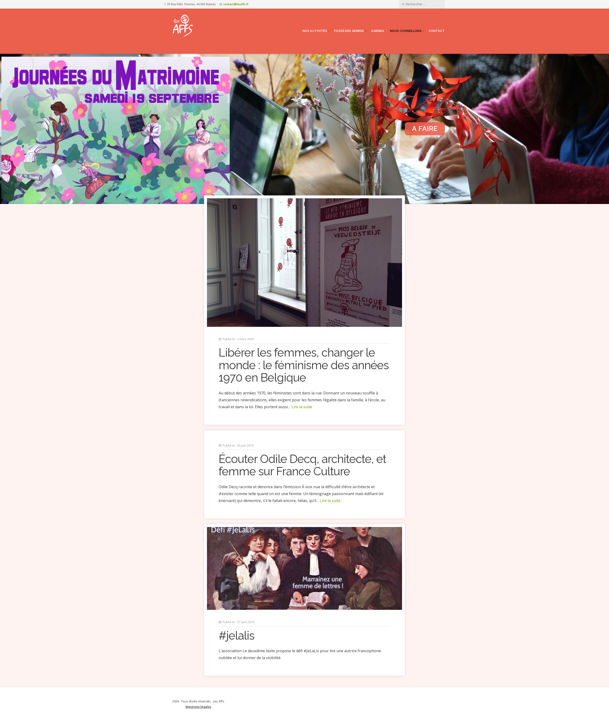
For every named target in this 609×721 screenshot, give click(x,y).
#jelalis (236, 635)
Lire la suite (301, 406)
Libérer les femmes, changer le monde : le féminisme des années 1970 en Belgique (304, 365)
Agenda (377, 31)
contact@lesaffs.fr (236, 4)
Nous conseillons (406, 31)
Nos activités (315, 31)
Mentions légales (198, 707)
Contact (437, 31)
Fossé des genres (349, 31)
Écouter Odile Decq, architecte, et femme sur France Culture (302, 465)
